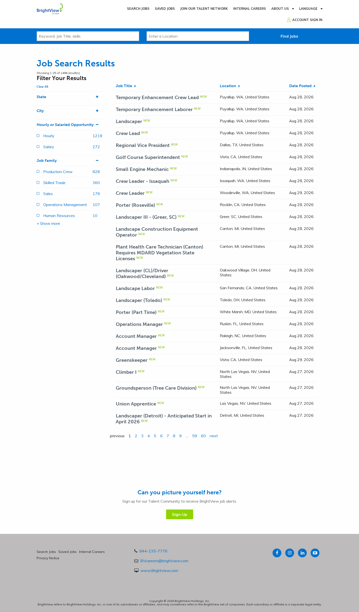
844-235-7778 (153, 551)
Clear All (42, 86)
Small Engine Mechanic (142, 169)
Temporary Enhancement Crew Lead (157, 97)
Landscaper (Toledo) (139, 300)
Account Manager (136, 336)
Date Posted (301, 85)
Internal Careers (249, 8)
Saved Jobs (165, 8)
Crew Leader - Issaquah (142, 181)
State (41, 96)
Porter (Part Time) (136, 312)
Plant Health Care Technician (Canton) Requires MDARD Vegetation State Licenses (159, 252)
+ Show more (48, 223)
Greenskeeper (132, 360)
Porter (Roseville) (135, 205)
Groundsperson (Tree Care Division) (156, 388)
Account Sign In (307, 20)
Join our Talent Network (204, 8)
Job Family (47, 160)
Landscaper (129, 121)
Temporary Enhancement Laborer (154, 109)
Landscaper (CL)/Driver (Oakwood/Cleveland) (142, 273)
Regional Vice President (143, 145)
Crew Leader (130, 193)
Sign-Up (179, 514)
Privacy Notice (48, 558)
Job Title (125, 85)
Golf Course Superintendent (148, 157)
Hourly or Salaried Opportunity (65, 124)
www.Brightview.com (159, 570)
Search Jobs (138, 8)
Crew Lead (128, 133)
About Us (280, 8)
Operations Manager (139, 324)
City (40, 110)
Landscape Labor (135, 288)
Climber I (126, 372)
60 (203, 435)
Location (229, 85)
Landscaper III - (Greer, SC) (146, 217)
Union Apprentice (136, 404)
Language (308, 8)
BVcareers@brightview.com (164, 560)
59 (194, 435)
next (214, 435)
